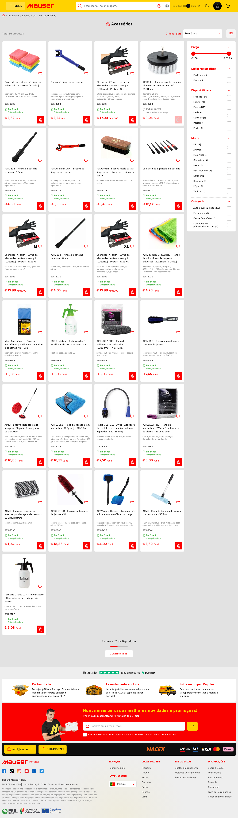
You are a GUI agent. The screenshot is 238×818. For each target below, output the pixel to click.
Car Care (37, 15)
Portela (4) (198, 122)
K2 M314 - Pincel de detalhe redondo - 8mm (67, 256)
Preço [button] (195, 47)
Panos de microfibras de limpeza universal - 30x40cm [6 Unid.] (23, 83)
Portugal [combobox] (121, 783)
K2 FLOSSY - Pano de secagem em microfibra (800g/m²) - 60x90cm (70, 426)
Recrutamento (215, 777)
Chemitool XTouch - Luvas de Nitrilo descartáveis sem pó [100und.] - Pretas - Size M (21, 258)
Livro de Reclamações (219, 791)
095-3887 (102, 103)
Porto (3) (198, 128)
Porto (145, 787)
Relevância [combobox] (191, 33)
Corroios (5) (199, 117)
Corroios (146, 782)
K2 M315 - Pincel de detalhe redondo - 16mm (21, 170)
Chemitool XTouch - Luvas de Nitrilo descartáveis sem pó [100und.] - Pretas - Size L (113, 85)
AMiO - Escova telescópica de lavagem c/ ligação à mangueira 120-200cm (22, 428)
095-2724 (56, 446)
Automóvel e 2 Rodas (19, 15)
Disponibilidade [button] (201, 90)
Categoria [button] (197, 201)
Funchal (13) (199, 107)
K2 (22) (197, 144)
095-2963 (56, 530)
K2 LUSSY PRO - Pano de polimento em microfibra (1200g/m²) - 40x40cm (111, 344)
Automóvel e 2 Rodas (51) (206, 207)
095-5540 (10, 446)
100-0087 (102, 446)
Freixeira (146, 767)
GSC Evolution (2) (202, 170)
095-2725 (148, 276)
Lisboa (145, 772)
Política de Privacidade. (165, 734)
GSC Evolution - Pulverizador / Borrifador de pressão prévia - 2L (69, 342)
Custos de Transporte (186, 767)
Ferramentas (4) (201, 213)
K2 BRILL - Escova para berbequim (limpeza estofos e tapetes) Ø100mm (162, 85)
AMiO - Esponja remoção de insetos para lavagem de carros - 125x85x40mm (23, 514)
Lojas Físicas (214, 772)
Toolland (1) (199, 191)
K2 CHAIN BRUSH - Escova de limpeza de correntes (67, 170)
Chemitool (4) (200, 160)
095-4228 (10, 360)
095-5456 (102, 360)
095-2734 (148, 103)
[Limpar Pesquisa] (160, 6)
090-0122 (10, 613)
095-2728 (148, 360)
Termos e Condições (185, 777)
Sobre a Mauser (216, 767)
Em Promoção (200, 75)
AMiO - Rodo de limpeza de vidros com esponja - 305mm (162, 512)
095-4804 (56, 103)
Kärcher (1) (199, 175)
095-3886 (10, 276)
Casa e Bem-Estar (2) (204, 218)
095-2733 (102, 190)
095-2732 (56, 190)
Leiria (144, 796)
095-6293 (10, 103)
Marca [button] (195, 138)
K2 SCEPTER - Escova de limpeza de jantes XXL (69, 512)
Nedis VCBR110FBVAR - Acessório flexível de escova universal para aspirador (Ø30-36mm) (116, 428)
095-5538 (10, 530)
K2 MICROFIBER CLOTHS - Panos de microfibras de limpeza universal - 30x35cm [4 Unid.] (161, 258)
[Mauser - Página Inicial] (40, 6)
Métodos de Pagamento (187, 772)
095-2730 (56, 276)
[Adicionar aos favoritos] (40, 74)
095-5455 (148, 446)
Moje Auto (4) (200, 154)
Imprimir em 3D (117, 767)
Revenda (212, 782)
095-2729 (10, 190)
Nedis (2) (198, 165)
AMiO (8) (197, 149)
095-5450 (102, 530)
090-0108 (56, 360)
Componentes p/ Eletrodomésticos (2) (205, 225)
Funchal (146, 791)
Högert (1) (198, 186)
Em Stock (198, 80)
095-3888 (102, 276)
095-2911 (148, 190)
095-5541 (148, 530)
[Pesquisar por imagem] (166, 6)
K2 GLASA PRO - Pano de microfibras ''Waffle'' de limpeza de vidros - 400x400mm (161, 428)
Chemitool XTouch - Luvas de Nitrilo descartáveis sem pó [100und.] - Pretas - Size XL (113, 258)
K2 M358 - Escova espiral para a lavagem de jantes (161, 342)
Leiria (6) (197, 112)
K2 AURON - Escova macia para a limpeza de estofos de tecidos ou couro (116, 172)
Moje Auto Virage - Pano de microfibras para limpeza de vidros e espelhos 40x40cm (24, 344)
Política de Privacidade (220, 796)
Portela (145, 777)
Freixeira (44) (200, 96)
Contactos (213, 787)
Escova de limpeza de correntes (68, 82)
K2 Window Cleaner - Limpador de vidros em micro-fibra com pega (116, 512)
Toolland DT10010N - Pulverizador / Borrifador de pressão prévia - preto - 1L (24, 598)
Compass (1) (199, 181)
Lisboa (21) (199, 101)
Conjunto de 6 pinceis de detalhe (161, 168)
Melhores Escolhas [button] (203, 69)
